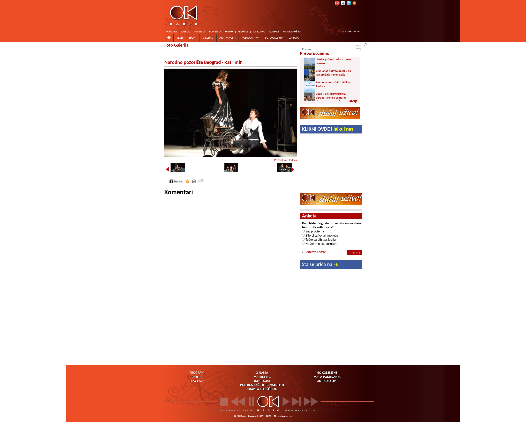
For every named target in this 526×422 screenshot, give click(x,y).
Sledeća (292, 160)
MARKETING (259, 32)
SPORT (193, 37)
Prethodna (280, 160)
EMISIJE (185, 32)
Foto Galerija (176, 45)
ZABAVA (294, 37)
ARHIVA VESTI (227, 37)
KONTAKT (274, 32)
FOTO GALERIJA (274, 37)
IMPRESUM (262, 381)
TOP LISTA (199, 32)
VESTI (179, 37)
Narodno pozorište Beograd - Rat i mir (203, 62)
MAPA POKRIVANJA (327, 377)
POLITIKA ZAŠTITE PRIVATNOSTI (262, 385)
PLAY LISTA (215, 32)
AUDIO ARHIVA (250, 37)
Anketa (309, 216)
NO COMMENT (327, 373)
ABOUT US (243, 32)
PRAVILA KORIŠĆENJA (262, 389)
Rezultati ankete (315, 252)
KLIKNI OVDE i (327, 129)
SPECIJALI (208, 37)
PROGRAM (171, 32)
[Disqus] (230, 248)
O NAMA (229, 32)
